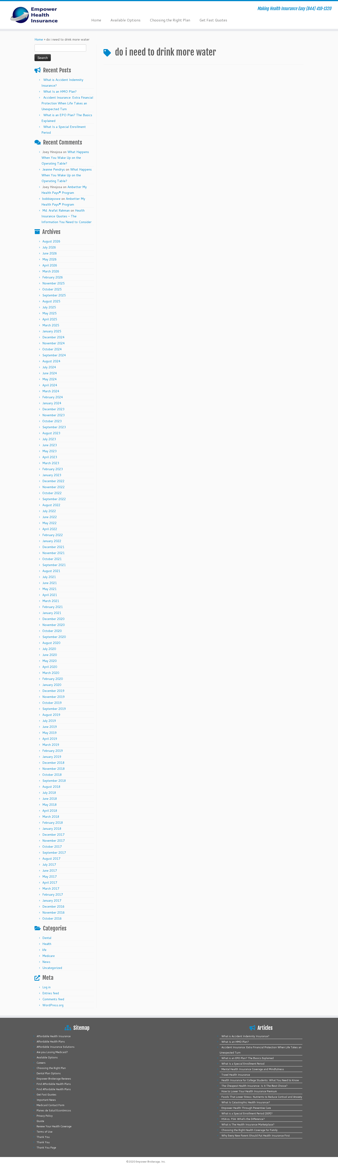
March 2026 (50, 271)
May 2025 (49, 313)
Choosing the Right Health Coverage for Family (249, 1130)
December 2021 (53, 547)
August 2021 (51, 571)
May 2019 (49, 733)
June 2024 (49, 373)
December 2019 (53, 691)
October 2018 (52, 775)
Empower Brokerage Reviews (54, 1078)
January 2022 (51, 541)
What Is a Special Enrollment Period (242, 1064)
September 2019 (54, 709)
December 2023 (53, 409)
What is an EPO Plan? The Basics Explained (247, 1058)
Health (46, 944)
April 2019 (49, 739)
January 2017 (51, 900)
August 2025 (51, 301)
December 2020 (53, 619)
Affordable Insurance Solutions (55, 1047)
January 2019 (51, 757)
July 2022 (49, 511)
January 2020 (51, 685)
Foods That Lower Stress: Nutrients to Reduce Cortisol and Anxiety (261, 1097)
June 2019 (49, 727)
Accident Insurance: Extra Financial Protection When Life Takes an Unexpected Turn (67, 103)
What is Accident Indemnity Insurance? (245, 1036)
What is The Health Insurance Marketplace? (247, 1124)
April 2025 (49, 319)
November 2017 (53, 840)
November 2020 (53, 625)
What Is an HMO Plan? (60, 91)
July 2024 (49, 367)
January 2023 (51, 475)
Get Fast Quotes (213, 20)
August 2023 (51, 433)
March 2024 (50, 391)
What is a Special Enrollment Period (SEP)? (246, 1113)
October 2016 (52, 918)
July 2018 (49, 793)
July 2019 (49, 721)
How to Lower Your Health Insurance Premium (249, 1091)
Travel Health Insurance (235, 1075)
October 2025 (52, 289)
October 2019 (52, 703)
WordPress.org (52, 1005)
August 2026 (51, 241)
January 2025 (51, 331)
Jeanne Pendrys (53, 169)
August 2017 (51, 858)
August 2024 (51, 361)
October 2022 (52, 493)
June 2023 (49, 445)
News (46, 962)
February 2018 (52, 823)
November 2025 (53, 283)
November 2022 (53, 487)
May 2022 (49, 523)
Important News (46, 1100)
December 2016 (53, 906)
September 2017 (54, 852)
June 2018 (49, 799)
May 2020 (49, 661)
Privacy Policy (45, 1116)
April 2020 (49, 667)
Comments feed (53, 999)
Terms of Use (44, 1132)
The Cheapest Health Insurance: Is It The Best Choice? (254, 1086)
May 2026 (49, 259)
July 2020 (49, 649)
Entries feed (50, 993)
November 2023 (53, 415)
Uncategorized (52, 968)
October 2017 (52, 846)
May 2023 (49, 451)
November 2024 (53, 343)
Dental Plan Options (49, 1073)
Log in (46, 987)
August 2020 (51, 643)
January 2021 (51, 613)
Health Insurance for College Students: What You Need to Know (260, 1080)
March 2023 (50, 463)
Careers (41, 1063)
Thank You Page (46, 1147)
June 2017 (49, 870)
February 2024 (52, 397)
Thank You (43, 1137)
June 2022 (49, 517)
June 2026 (49, 253)
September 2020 (54, 637)
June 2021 (49, 583)
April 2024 (49, 385)
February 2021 (52, 607)
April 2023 (49, 457)
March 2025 (50, 325)
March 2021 (50, 601)
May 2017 (49, 876)
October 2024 (52, 349)
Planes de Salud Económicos (54, 1110)
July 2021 (49, 577)
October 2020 (52, 631)
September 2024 (54, 355)
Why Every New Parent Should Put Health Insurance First (255, 1135)
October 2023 (52, 421)
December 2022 (53, 481)
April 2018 (49, 811)
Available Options (125, 20)
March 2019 (50, 745)
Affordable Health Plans (51, 1041)
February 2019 (52, 751)
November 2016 (53, 912)
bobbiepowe (51, 198)
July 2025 (49, 307)
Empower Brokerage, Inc (150, 1161)
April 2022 (49, 529)
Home (96, 20)
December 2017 (53, 834)
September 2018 (54, 781)
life (44, 950)
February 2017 (52, 894)
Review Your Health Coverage (54, 1126)
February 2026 (52, 277)
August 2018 (51, 787)
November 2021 (53, 553)
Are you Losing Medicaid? (52, 1052)
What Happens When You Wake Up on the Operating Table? (65, 158)
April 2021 (49, 595)
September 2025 (54, 295)
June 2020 (49, 655)
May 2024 (49, 379)
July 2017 (49, 864)
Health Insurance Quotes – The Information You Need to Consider (66, 216)
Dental (46, 938)
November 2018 (53, 769)
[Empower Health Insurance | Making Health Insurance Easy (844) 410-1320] (39, 15)
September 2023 (54, 427)
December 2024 (53, 337)
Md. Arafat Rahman (56, 210)
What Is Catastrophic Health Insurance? (245, 1102)
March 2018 (50, 817)
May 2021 (49, 589)
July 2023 (49, 439)
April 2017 (49, 882)
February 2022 (52, 535)
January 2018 (51, 829)
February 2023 (52, 469)
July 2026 (49, 247)
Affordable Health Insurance (54, 1036)
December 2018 (53, 763)
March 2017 (50, 888)
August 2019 (51, 715)
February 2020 (52, 679)
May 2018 (49, 805)
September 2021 (54, 565)
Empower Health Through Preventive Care (246, 1108)
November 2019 (53, 697)
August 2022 (51, 505)
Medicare (48, 956)
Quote (40, 1121)
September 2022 (54, 499)
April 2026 (49, 265)
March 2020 (50, 673)
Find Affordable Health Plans (54, 1084)
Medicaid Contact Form (50, 1105)
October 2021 (52, 559)
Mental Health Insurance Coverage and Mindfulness (252, 1069)
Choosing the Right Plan (170, 20)
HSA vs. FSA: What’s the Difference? (243, 1119)
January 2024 (51, 403)
